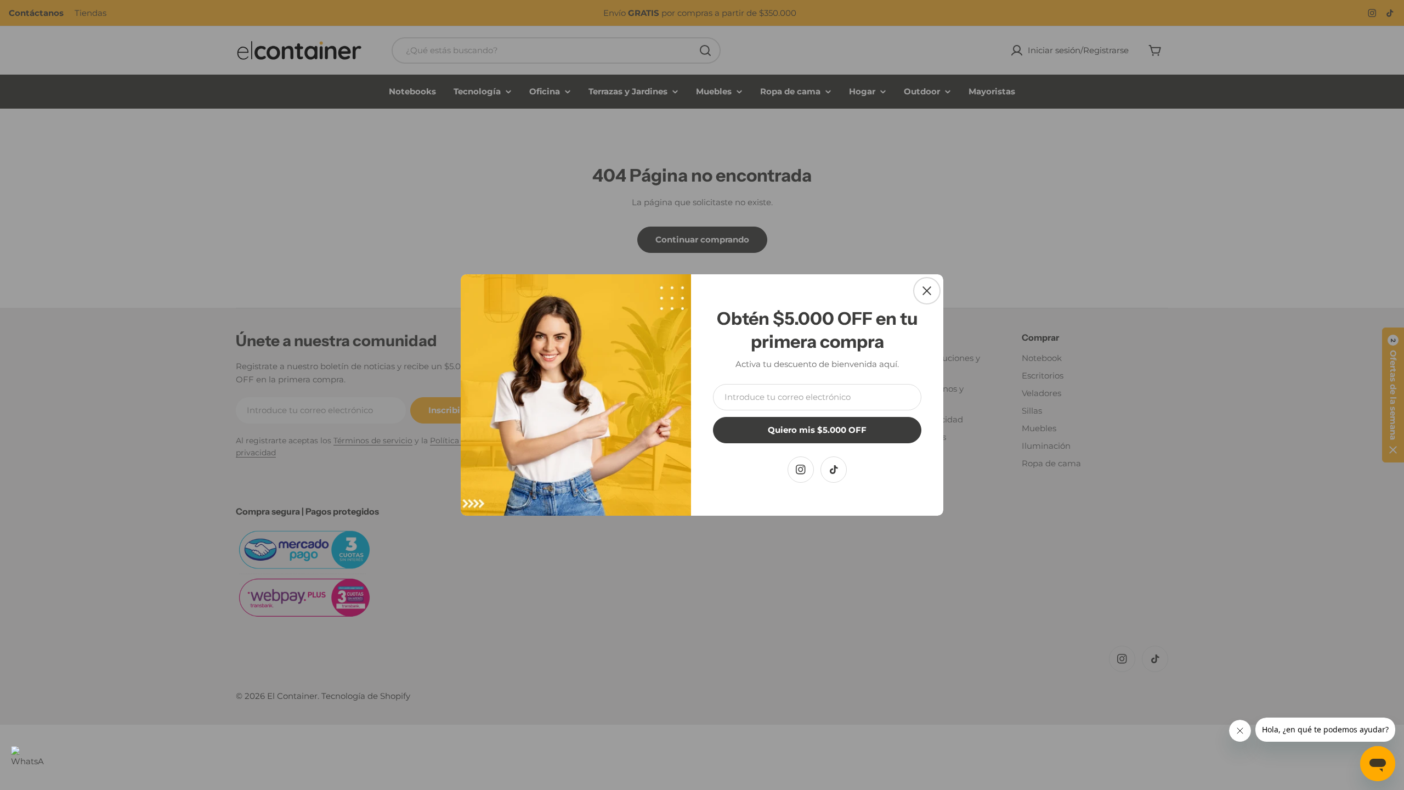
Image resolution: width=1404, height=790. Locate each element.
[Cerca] (927, 291)
